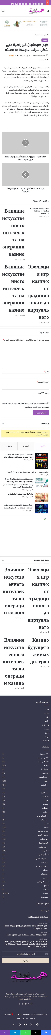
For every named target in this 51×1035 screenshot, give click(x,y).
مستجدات (44, 874)
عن (27, 1018)
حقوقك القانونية (40, 858)
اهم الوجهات (41, 816)
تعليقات (9, 446)
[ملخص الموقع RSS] (19, 1003)
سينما (46, 824)
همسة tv (46, 740)
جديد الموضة (43, 777)
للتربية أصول (43, 843)
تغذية (46, 765)
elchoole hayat (40, 55)
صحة (46, 827)
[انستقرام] (22, 1003)
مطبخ (47, 733)
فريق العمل (20, 1018)
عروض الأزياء (43, 835)
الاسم (46, 371)
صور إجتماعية (41, 866)
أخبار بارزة (44, 754)
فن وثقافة (45, 725)
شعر (44, 789)
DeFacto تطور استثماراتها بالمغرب (20, 494)
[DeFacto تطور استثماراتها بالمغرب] (41, 497)
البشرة (43, 785)
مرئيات (46, 729)
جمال (47, 709)
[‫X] (28, 1003)
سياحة (45, 812)
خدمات (43, 820)
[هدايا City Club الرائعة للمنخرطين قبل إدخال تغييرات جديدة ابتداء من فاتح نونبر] (41, 461)
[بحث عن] (48, 11)
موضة (47, 737)
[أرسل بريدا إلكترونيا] (34, 55)
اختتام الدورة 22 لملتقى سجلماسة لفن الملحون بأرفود (28, 472)
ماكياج (43, 793)
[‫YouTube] (25, 1003)
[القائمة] (3, 11)
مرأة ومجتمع (43, 855)
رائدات (43, 862)
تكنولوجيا (44, 769)
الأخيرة (26, 446)
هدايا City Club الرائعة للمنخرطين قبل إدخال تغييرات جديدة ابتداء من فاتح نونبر (18, 456)
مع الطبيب (42, 847)
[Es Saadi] (25, 23)
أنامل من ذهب (42, 758)
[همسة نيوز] (36, 10)
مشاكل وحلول (42, 882)
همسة (37, 35)
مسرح (45, 878)
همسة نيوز (7, 1014)
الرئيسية (44, 35)
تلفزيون (45, 773)
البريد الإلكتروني (43, 382)
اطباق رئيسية (43, 762)
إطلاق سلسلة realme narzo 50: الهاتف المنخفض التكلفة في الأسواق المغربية (18, 507)
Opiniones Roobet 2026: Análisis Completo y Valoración (39, 211)
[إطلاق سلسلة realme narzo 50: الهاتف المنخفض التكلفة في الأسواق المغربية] (41, 508)
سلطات (45, 808)
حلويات (46, 713)
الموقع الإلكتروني (43, 393)
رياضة (47, 721)
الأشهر (42, 446)
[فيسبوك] (31, 1003)
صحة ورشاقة (43, 831)
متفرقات (44, 851)
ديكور (47, 717)
